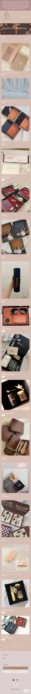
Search (4, 658)
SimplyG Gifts (17, 689)
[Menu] (28, 16)
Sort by (3, 37)
